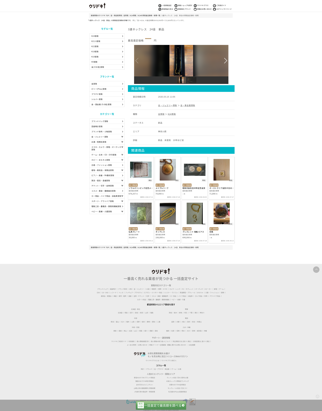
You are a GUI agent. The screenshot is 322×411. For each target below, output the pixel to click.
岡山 (125, 331)
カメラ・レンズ (174, 289)
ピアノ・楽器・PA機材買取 (102, 175)
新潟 (112, 322)
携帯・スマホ (162, 289)
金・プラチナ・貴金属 (161, 369)
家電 (215, 289)
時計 (142, 369)
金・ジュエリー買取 (99, 136)
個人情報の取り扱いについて (161, 341)
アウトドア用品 (215, 296)
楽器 (115, 296)
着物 (222, 292)
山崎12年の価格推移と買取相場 (144, 388)
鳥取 (114, 331)
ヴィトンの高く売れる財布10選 (177, 378)
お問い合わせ (142, 345)
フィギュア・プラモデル (133, 292)
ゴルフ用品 (198, 296)
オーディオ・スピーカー (203, 289)
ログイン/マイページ (224, 9)
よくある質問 (131, 345)
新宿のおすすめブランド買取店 (144, 378)
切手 (147, 296)
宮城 (136, 313)
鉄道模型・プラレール (187, 292)
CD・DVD (105, 292)
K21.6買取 (95, 41)
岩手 (131, 313)
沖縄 (205, 331)
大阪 (183, 322)
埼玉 (185, 313)
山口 (135, 331)
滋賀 (172, 322)
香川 (145, 331)
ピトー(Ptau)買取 (99, 89)
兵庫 (188, 322)
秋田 (141, 313)
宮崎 (193, 331)
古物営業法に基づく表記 (201, 341)
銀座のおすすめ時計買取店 (144, 381)
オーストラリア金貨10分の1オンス (221, 188)
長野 (138, 322)
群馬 (180, 313)
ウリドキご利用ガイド (118, 341)
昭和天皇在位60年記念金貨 (194, 188)
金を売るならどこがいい (144, 385)
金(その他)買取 (97, 67)
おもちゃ (200, 292)
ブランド (149, 369)
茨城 (170, 313)
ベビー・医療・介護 (178, 299)
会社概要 (192, 345)
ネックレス (160, 231)
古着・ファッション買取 (101, 165)
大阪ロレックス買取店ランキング (177, 381)
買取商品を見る (167, 9)
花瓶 (211, 231)
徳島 (140, 331)
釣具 (205, 296)
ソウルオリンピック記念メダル (141, 188)
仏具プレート (134, 231)
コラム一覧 (161, 365)
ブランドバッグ (102, 289)
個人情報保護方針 (143, 341)
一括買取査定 (167, 5)
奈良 (193, 322)
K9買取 (94, 62)
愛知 (153, 322)
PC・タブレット (187, 289)
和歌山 (199, 322)
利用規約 (132, 341)
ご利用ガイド (221, 5)
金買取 (94, 83)
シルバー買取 (97, 99)
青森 (126, 313)
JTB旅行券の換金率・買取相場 (144, 392)
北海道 (120, 313)
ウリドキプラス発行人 (168, 360)
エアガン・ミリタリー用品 (153, 292)
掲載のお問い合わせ (204, 9)
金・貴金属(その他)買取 (101, 104)
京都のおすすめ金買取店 (177, 385)
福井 (127, 322)
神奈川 (202, 313)
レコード (113, 292)
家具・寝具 (122, 296)
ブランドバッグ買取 (99, 121)
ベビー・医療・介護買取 (101, 211)
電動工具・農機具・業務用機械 (158, 299)
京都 (177, 322)
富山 (117, 322)
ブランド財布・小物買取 (101, 131)
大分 (188, 331)
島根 (120, 331)
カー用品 (173, 296)
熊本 (183, 331)
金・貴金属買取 (187, 105)
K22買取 (95, 46)
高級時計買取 (97, 126)
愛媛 (151, 331)
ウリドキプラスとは (152, 360)
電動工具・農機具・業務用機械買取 (106, 206)
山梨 (132, 322)
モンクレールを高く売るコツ (177, 388)
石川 (122, 322)
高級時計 (113, 289)
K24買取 (95, 36)
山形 (146, 313)
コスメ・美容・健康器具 (159, 296)
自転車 (190, 296)
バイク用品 (182, 296)
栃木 (175, 313)
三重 (158, 322)
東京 (196, 313)
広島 (130, 331)
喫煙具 (154, 289)
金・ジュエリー (139, 289)
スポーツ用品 (141, 299)
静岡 (148, 322)
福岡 (167, 331)
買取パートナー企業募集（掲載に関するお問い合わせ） (168, 345)
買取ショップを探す (185, 5)
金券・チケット (139, 296)
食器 (129, 296)
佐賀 (172, 331)
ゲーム (221, 289)
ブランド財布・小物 (125, 289)
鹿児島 (199, 331)
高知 (156, 331)
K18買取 (95, 51)
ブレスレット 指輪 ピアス (193, 231)
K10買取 (95, 56)
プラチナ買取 (97, 94)
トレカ (121, 292)
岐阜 (143, 322)
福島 (151, 313)
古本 (98, 292)
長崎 (177, 331)
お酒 (147, 289)
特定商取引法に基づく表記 (182, 341)
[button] (225, 60)
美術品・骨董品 (106, 296)
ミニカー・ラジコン (171, 292)
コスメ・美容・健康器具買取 (103, 191)
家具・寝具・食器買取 (100, 180)
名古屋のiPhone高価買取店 (177, 392)
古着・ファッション (212, 292)
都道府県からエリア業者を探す (161, 304)
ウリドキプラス (203, 5)
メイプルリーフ (162, 188)
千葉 (190, 313)
